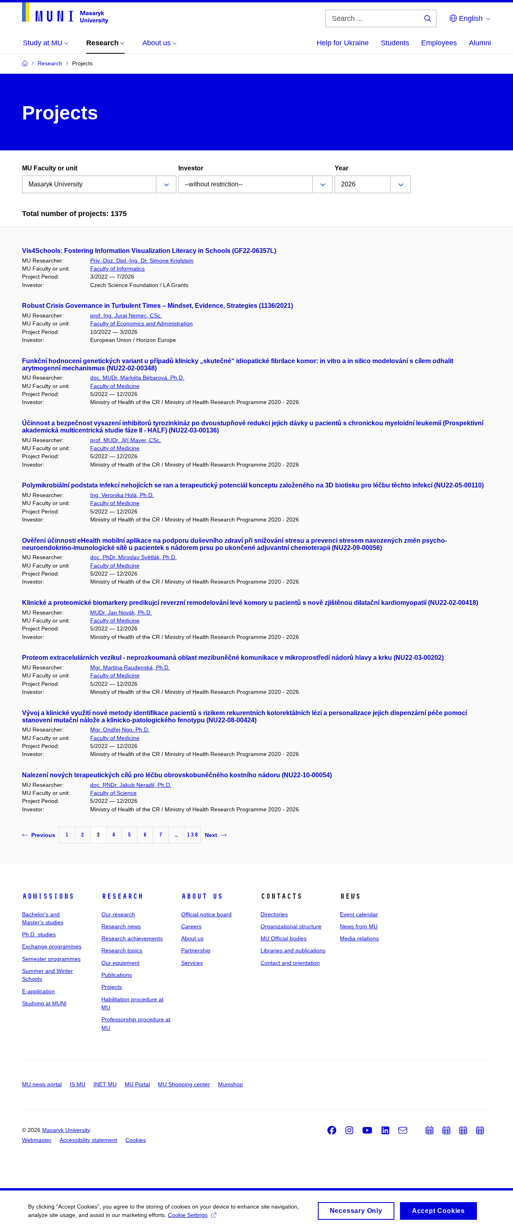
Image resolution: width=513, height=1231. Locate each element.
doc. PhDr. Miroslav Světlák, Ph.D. (133, 557)
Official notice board (206, 914)
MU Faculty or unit (49, 168)
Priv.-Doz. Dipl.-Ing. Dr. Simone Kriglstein (142, 260)
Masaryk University (66, 1130)
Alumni (480, 43)
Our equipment (120, 963)
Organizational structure (291, 926)
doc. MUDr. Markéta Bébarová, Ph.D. (137, 377)
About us (202, 896)
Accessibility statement (88, 1140)
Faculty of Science (113, 793)
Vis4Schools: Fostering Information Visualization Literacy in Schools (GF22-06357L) (149, 250)
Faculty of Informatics (117, 268)
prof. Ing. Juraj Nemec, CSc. (126, 315)
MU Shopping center (184, 1084)
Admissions (48, 896)
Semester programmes (51, 959)
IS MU (77, 1084)
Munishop (230, 1084)
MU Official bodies (284, 938)
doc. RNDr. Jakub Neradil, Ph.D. (131, 785)
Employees (439, 43)
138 (192, 834)
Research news (121, 926)
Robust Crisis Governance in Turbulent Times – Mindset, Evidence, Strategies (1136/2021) (157, 305)
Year (341, 168)
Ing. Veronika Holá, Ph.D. (122, 495)
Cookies (135, 1140)
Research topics (121, 950)
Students (395, 43)
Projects (111, 987)
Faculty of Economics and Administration (141, 323)
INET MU (105, 1084)
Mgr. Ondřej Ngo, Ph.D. (119, 729)
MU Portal (137, 1084)
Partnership (195, 950)
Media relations (359, 938)
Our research (118, 914)
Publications (116, 975)
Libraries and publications (293, 950)
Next (211, 835)
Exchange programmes (51, 946)
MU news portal (42, 1084)
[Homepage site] (65, 13)
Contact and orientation (290, 963)
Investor (190, 168)
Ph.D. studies (39, 934)
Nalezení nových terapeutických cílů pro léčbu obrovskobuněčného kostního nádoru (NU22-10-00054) (177, 775)
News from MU (359, 926)
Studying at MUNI (44, 1003)
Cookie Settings (188, 1215)
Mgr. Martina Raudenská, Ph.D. (130, 667)
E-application (38, 991)
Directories (274, 914)
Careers (191, 926)
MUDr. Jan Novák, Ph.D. (121, 612)
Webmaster (36, 1140)
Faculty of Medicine (114, 386)
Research (122, 896)
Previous (43, 835)
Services (192, 963)
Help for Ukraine (343, 43)
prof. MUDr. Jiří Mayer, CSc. (125, 440)
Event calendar (359, 914)
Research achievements (132, 938)
